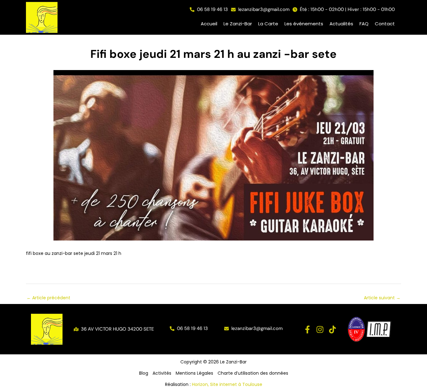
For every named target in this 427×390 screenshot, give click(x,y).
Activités (162, 373)
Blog (143, 373)
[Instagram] (320, 329)
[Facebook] (307, 329)
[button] (209, 9)
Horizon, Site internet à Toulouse (227, 384)
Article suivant (382, 298)
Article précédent (48, 298)
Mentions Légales (194, 373)
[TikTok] (332, 329)
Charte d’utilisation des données (253, 373)
